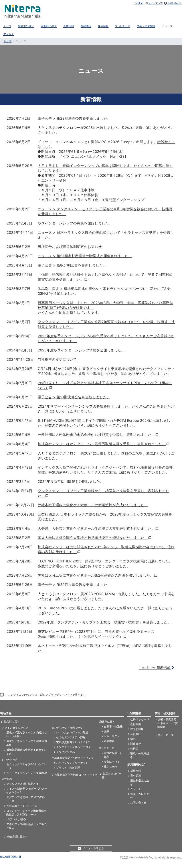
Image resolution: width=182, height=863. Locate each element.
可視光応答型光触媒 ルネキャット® (75, 774)
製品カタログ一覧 (111, 775)
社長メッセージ (139, 719)
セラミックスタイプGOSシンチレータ (26, 766)
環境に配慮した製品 (113, 754)
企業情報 (135, 713)
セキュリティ (112, 736)
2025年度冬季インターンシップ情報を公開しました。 (81, 350)
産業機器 (109, 741)
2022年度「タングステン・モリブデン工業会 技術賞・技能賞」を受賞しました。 (104, 622)
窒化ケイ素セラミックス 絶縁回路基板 (26, 742)
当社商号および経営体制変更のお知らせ (70, 246)
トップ (8, 41)
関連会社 (135, 743)
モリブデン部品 (65, 752)
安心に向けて (112, 761)
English (139, 3)
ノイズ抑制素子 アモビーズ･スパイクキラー (26, 790)
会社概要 (135, 724)
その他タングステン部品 (70, 737)
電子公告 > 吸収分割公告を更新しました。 (72, 265)
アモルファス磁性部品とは (22, 783)
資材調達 (135, 775)
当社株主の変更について (57, 359)
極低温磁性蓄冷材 (17, 836)
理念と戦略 (137, 729)
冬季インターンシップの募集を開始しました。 (75, 223)
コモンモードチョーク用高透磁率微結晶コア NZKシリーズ (26, 812)
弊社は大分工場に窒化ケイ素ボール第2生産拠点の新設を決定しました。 (96, 575)
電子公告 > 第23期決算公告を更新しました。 (74, 118)
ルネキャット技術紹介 (167, 725)
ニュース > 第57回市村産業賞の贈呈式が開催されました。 (85, 256)
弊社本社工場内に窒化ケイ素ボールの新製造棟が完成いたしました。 (93, 505)
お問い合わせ (174, 3)
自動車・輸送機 (113, 726)
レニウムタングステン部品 (72, 732)
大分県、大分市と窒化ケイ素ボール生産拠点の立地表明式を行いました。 (96, 528)
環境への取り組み (139, 755)
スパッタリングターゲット (72, 762)
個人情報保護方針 (10, 856)
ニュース (135, 789)
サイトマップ (155, 3)
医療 (106, 731)
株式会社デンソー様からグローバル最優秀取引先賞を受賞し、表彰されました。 (102, 444)
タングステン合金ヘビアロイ (73, 747)
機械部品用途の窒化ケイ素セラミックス (26, 751)
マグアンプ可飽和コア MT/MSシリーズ (26, 799)
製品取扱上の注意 (139, 782)
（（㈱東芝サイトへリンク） (100, 636)
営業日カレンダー (139, 795)
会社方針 (135, 734)
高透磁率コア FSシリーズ (21, 805)
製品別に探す (12, 721)
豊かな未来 (110, 766)
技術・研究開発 (167, 719)
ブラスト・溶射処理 (68, 767)
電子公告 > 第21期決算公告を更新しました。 (74, 397)
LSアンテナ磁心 (16, 819)
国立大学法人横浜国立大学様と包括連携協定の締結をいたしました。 (93, 537)
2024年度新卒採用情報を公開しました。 (70, 481)
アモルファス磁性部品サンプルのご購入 (26, 826)
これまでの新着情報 (155, 667)
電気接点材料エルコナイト (73, 742)
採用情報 (135, 770)
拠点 (133, 738)
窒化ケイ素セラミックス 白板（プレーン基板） (26, 734)
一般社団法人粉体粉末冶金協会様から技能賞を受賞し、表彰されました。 (96, 434)
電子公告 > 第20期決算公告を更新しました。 (74, 584)
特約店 (134, 748)
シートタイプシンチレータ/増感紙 (26, 773)
